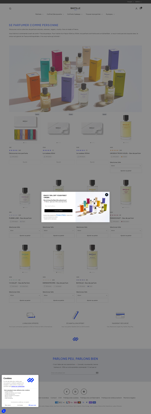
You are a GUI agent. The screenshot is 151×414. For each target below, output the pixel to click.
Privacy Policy (61, 215)
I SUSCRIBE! (58, 210)
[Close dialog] (106, 194)
